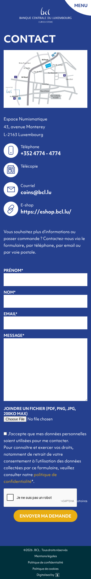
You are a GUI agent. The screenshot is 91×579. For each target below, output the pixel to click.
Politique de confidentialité (45, 562)
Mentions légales (45, 556)
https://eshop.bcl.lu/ (46, 211)
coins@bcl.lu (36, 192)
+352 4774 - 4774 (41, 153)
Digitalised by (45, 575)
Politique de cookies (45, 569)
